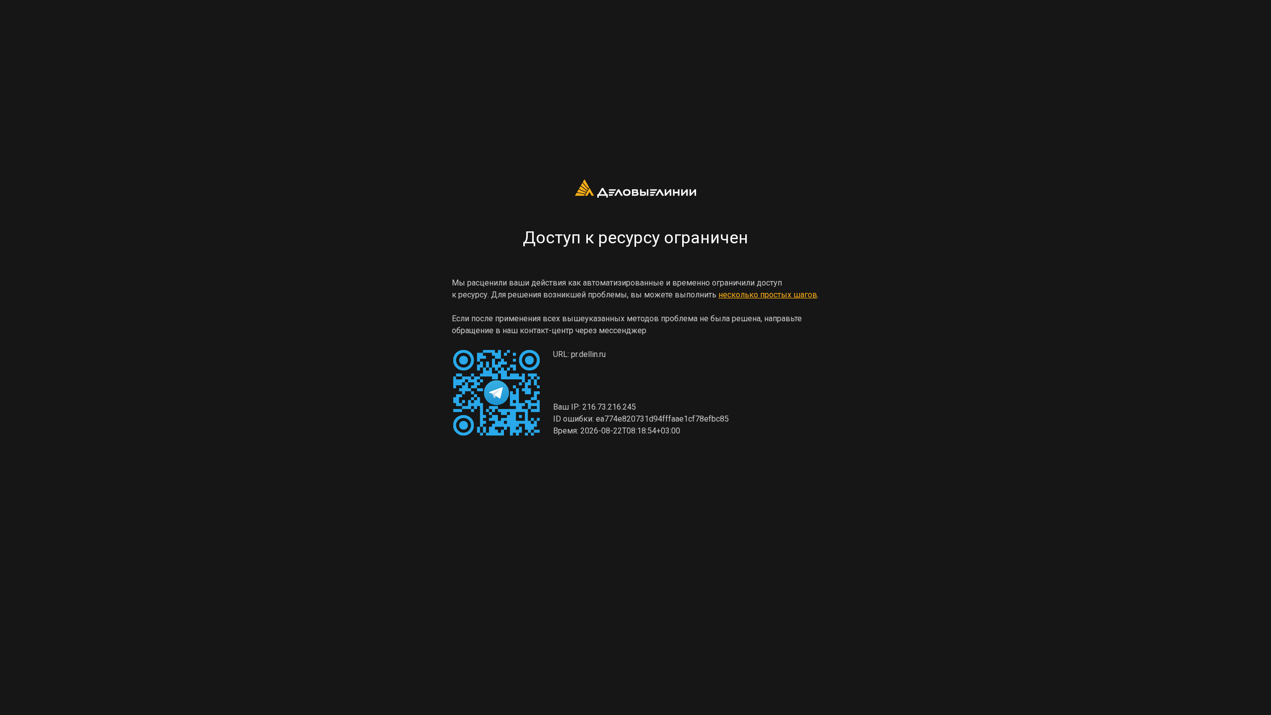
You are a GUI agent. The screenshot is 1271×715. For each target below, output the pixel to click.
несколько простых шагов (767, 294)
